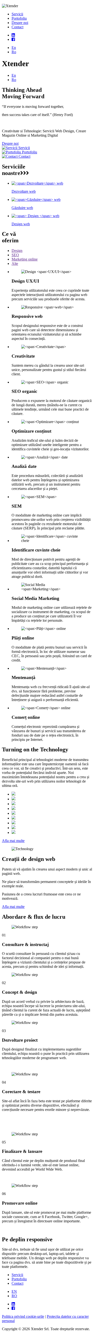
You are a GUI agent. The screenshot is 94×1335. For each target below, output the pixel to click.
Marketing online (25, 259)
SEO (15, 255)
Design (17, 251)
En (14, 48)
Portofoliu (19, 18)
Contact (17, 27)
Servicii (17, 14)
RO (14, 1296)
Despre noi (20, 23)
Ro (14, 52)
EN (14, 1291)
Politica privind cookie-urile (23, 1316)
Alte (15, 263)
